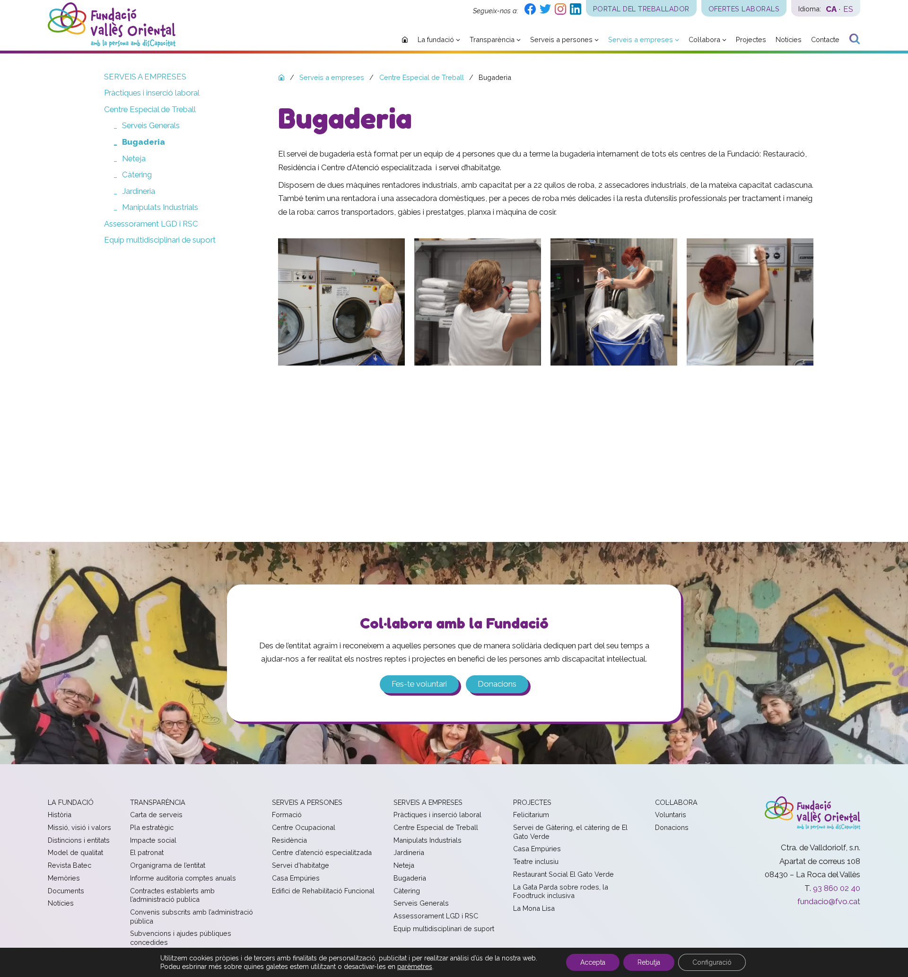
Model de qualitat (75, 852)
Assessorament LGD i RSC (151, 223)
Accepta (592, 962)
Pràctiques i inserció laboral (152, 92)
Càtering (137, 174)
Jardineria (138, 191)
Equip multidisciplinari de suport (160, 239)
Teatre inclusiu (536, 861)
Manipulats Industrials (160, 207)
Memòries (64, 878)
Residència (289, 840)
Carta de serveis (156, 815)
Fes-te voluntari (419, 684)
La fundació (71, 802)
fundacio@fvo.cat (828, 901)
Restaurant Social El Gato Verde (563, 874)
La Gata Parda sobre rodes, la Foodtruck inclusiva (560, 891)
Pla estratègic (152, 827)
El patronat (147, 852)
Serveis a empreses (145, 76)
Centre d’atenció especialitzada (322, 852)
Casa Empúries (296, 878)
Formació (287, 815)
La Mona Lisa (534, 908)
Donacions (497, 684)
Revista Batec (69, 865)
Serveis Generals (151, 125)
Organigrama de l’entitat (167, 865)
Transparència (157, 802)
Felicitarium (531, 815)
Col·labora (676, 802)
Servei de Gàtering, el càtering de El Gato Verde (570, 831)
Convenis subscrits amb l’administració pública (191, 916)
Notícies (61, 903)
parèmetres (414, 966)
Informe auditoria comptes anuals (183, 878)
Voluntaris (670, 815)
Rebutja (648, 962)
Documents (66, 891)
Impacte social (153, 840)
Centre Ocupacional (303, 827)
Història (59, 815)
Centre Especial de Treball (150, 109)
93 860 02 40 (836, 888)
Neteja (134, 158)
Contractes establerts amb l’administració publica (172, 895)
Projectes (532, 802)
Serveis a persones (307, 802)
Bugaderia (143, 142)
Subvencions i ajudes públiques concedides (180, 937)
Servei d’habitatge (300, 865)
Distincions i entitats (79, 840)
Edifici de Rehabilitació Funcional (323, 891)
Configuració (712, 962)
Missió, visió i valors (79, 827)
